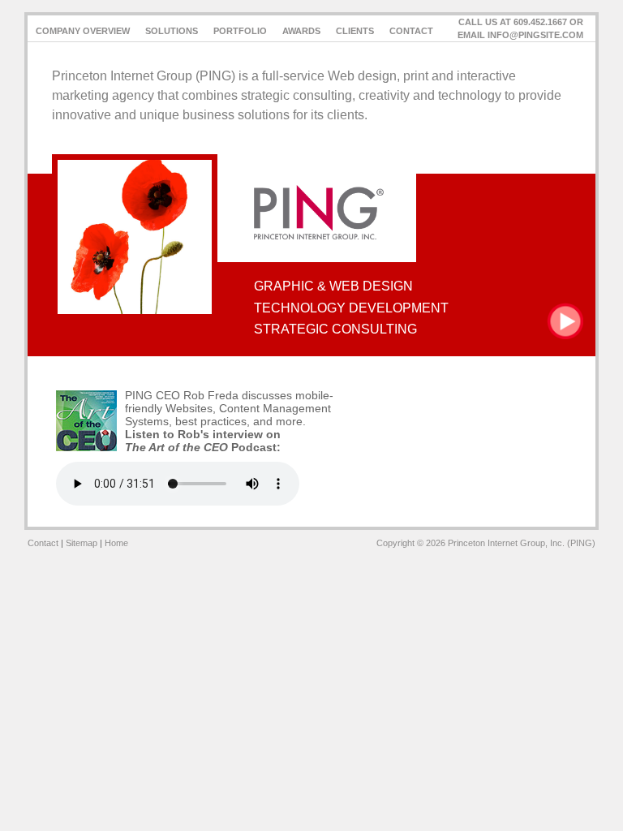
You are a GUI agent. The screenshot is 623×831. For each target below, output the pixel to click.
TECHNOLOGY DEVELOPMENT (351, 308)
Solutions (171, 31)
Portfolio (240, 31)
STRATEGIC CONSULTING (335, 329)
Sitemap (81, 543)
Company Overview (83, 31)
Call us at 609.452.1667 (512, 22)
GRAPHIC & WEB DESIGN (333, 286)
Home (116, 543)
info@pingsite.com (535, 35)
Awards (301, 31)
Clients (355, 31)
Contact (411, 31)
